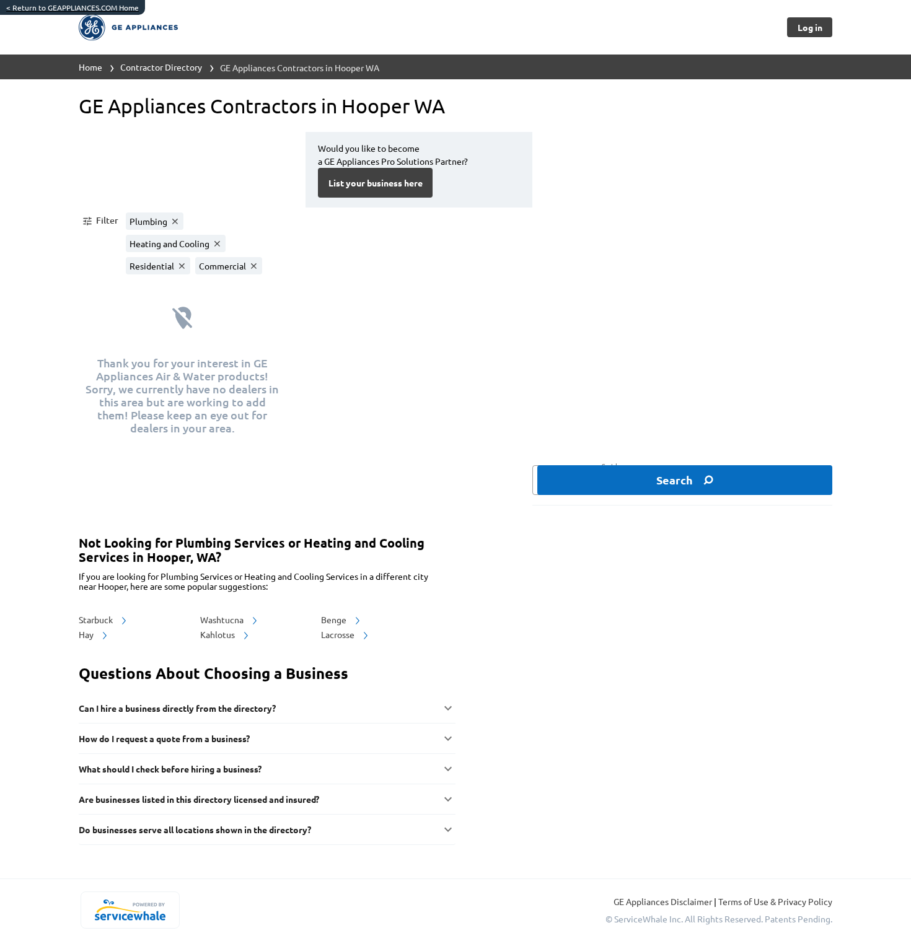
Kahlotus (218, 634)
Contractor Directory (161, 66)
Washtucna (222, 619)
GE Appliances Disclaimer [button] (664, 901)
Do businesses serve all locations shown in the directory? (195, 829)
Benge (334, 619)
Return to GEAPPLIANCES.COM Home (72, 7)
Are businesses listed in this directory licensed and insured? (199, 799)
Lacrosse (338, 634)
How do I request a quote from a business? (164, 738)
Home (90, 66)
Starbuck (97, 619)
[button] (100, 221)
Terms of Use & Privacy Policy (775, 901)
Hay (87, 634)
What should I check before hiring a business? (170, 768)
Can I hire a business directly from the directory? (177, 708)
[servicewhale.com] (130, 910)
